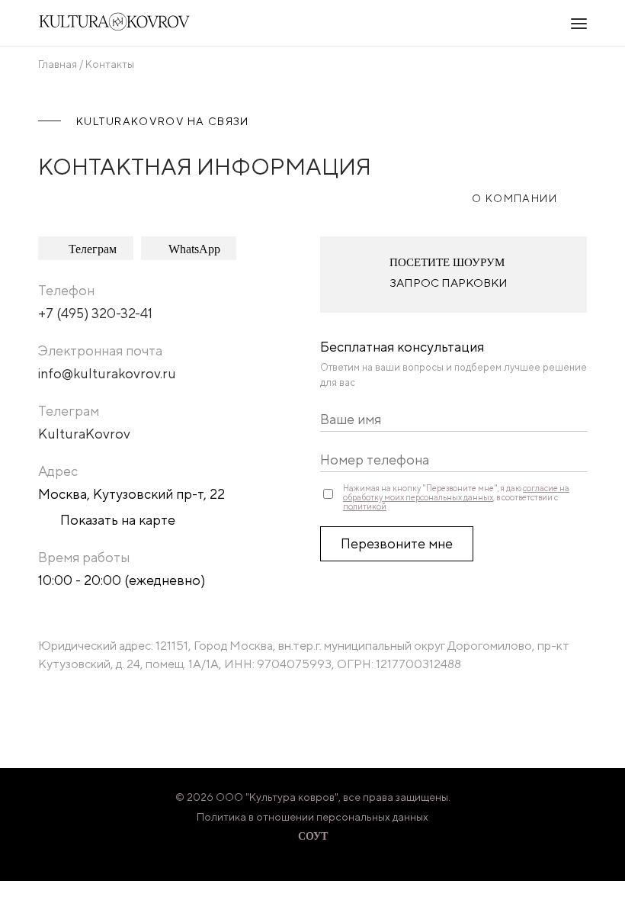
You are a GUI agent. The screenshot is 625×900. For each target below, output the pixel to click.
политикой (364, 506)
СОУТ (313, 836)
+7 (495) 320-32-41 (95, 313)
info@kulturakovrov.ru (107, 373)
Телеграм (93, 249)
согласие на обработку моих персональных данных (456, 493)
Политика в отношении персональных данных (312, 817)
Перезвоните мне (397, 543)
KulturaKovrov (84, 434)
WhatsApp (194, 249)
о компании (514, 198)
